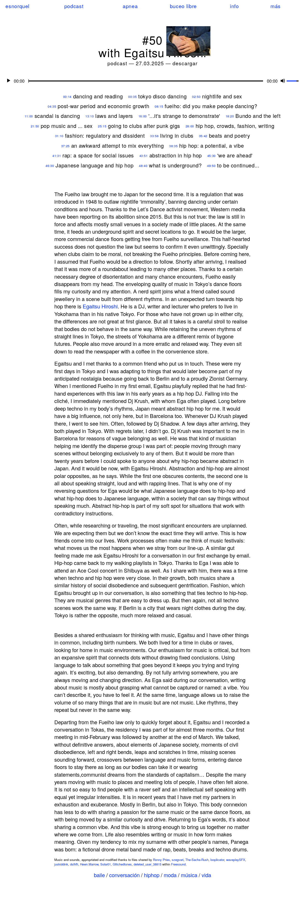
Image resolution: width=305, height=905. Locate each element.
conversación (124, 875)
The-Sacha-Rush (196, 859)
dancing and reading (98, 96)
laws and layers (114, 115)
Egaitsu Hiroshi (100, 306)
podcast (73, 6)
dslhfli (74, 864)
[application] (152, 80)
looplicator (217, 859)
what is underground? (175, 165)
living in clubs (176, 135)
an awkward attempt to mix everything (117, 145)
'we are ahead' (235, 155)
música (189, 875)
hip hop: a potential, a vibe (211, 145)
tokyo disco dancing (162, 96)
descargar (185, 63)
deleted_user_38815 (147, 864)
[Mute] (282, 80)
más (275, 6)
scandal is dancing (57, 115)
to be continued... (238, 165)
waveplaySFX (235, 859)
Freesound (178, 864)
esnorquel (17, 6)
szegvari (177, 859)
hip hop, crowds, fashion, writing (235, 125)
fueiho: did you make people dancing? (211, 106)
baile (99, 875)
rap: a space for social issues (98, 155)
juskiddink (61, 864)
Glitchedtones (122, 864)
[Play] (8, 80)
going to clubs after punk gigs (144, 125)
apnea (130, 6)
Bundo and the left (257, 115)
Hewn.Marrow (89, 864)
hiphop (151, 875)
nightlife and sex (222, 96)
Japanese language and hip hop (94, 165)
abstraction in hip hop (175, 155)
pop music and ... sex (67, 125)
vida (206, 875)
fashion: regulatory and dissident (105, 135)
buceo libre (183, 6)
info (234, 6)
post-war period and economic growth (103, 106)
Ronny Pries (161, 859)
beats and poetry (229, 135)
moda (170, 875)
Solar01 (105, 864)
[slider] (293, 80)
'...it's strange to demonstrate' (184, 115)
